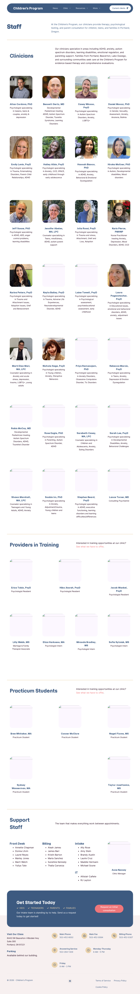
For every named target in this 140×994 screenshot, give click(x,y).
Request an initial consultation (109, 909)
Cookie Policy (102, 987)
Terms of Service (103, 980)
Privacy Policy (120, 980)
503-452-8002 (66, 937)
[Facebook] (70, 981)
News (55, 8)
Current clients (118, 8)
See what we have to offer (89, 546)
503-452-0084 (96, 937)
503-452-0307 (126, 937)
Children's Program (28, 8)
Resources (80, 8)
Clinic (65, 8)
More (95, 8)
